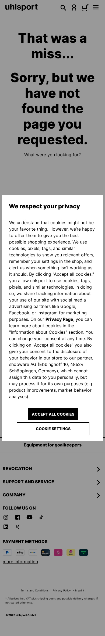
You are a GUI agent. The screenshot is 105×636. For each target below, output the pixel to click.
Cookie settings (53, 428)
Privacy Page (59, 319)
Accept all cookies (53, 414)
